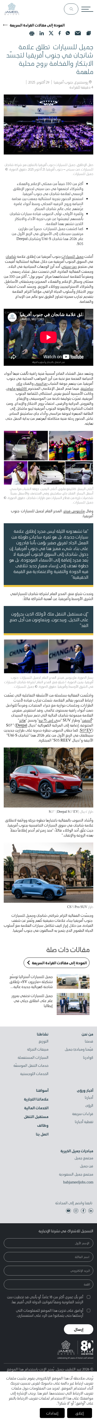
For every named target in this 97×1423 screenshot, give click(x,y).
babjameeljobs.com (78, 1182)
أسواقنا (42, 1090)
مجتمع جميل (83, 1158)
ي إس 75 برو (48, 720)
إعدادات (52, 1413)
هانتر (22, 720)
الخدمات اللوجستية (34, 1074)
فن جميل (86, 1166)
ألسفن (87, 720)
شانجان (11, 256)
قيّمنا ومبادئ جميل (79, 1049)
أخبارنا (89, 1097)
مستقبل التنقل (36, 1116)
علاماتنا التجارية (36, 1099)
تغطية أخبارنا (84, 1122)
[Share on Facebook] (59, 33)
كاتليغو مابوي (17, 388)
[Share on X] (51, 33)
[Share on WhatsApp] (67, 33)
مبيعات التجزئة (37, 1049)
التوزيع (43, 1041)
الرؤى (89, 1105)
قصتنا (89, 1041)
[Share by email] (77, 33)
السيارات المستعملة (33, 1057)
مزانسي (41, 383)
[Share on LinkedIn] (41, 33)
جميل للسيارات (72, 256)
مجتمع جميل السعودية (76, 1174)
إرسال (78, 1329)
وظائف (42, 1125)
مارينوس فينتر (74, 511)
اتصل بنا (42, 1134)
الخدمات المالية (36, 1107)
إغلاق (79, 1413)
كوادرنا (88, 1057)
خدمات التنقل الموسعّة (30, 1065)
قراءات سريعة (82, 1114)
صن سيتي (69, 266)
